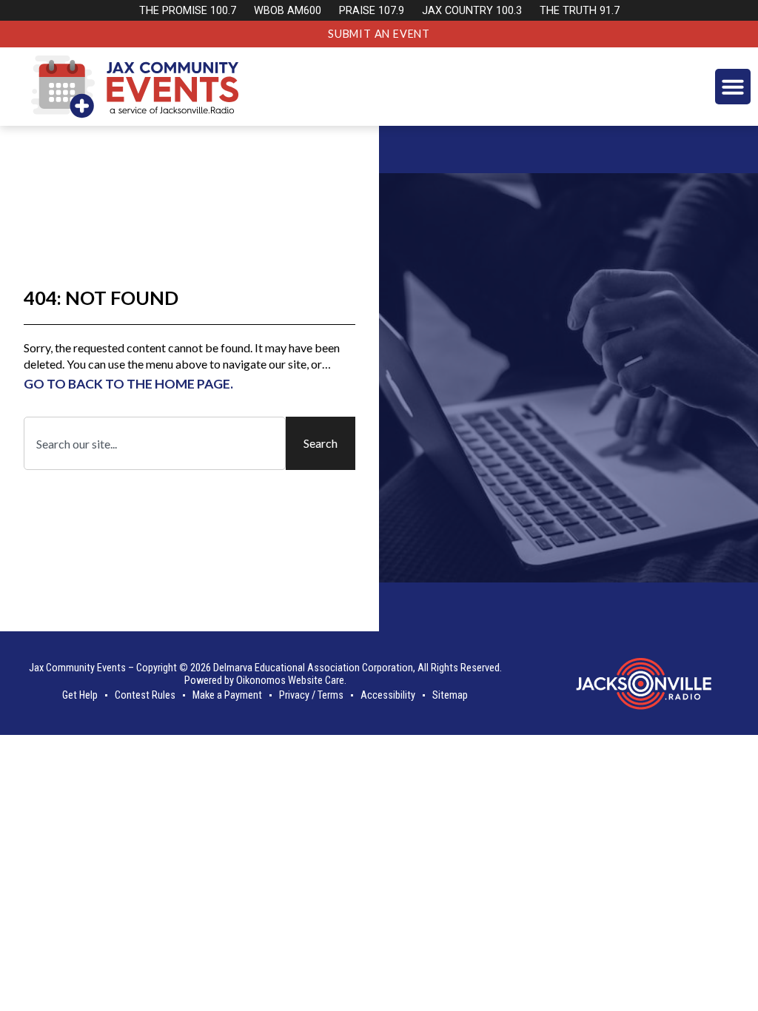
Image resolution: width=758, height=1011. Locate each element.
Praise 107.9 (371, 10)
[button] (733, 86)
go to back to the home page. (128, 384)
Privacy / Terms (311, 695)
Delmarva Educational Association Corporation (313, 668)
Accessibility (387, 695)
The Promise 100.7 (187, 10)
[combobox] (155, 443)
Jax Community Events (77, 668)
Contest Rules (145, 695)
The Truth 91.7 (580, 10)
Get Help (80, 695)
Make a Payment (227, 695)
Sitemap (450, 695)
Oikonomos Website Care (290, 680)
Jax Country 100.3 (472, 10)
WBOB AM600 (287, 10)
